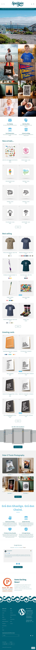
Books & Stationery (5, 621)
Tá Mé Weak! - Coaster (10, 201)
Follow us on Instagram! (18, 446)
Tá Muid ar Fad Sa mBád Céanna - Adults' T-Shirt (10, 252)
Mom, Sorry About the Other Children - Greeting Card (26, 373)
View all (18, 326)
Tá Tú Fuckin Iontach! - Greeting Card (26, 351)
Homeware (4, 623)
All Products (4, 610)
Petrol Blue (24, 278)
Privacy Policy (12, 619)
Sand (10, 322)
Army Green (32, 255)
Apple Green (13, 322)
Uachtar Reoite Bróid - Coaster (10, 181)
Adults (3, 612)
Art (2, 627)
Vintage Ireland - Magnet (25, 297)
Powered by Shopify (8, 647)
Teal (10, 354)
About (11, 610)
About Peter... (18, 496)
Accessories (4, 619)
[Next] (19, 564)
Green (9, 300)
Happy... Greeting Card (10, 373)
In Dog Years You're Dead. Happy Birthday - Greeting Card (10, 394)
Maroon (21, 255)
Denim (20, 255)
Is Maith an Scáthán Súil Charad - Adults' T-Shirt (10, 319)
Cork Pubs (9, 493)
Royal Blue (25, 255)
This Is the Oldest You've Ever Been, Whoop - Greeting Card (10, 415)
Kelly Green (28, 255)
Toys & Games (4, 625)
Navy (27, 255)
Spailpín (5, 647)
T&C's (11, 621)
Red (22, 255)
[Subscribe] (18, 635)
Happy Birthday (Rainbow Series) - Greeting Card (10, 351)
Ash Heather (19, 255)
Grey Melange (10, 255)
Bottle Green (24, 255)
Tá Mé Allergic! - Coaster (25, 201)
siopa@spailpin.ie (29, 617)
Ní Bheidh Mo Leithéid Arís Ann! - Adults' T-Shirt (26, 252)
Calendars (9, 474)
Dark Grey (30, 255)
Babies (3, 617)
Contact (11, 623)
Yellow (11, 278)
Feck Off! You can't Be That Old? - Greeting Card (26, 415)
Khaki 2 (8, 255)
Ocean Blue (8, 322)
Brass (13, 300)
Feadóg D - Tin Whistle (10, 297)
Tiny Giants (25, 493)
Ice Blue (11, 255)
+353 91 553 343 (28, 616)
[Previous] (17, 564)
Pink (8, 300)
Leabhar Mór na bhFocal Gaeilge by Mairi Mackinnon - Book (10, 160)
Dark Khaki (31, 255)
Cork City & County (25, 474)
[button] (2, 4)
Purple (8, 278)
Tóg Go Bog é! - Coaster (26, 181)
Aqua (8, 354)
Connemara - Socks (26, 319)
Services (11, 612)
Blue (10, 300)
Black (26, 255)
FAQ (10, 617)
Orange (10, 278)
